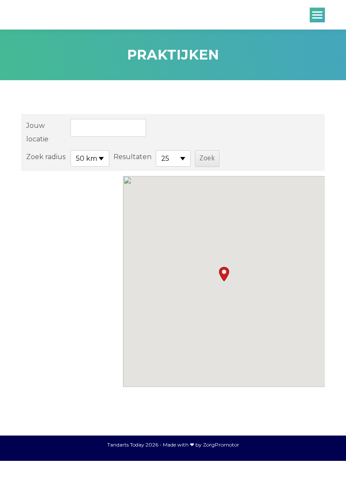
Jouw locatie (37, 132)
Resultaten (132, 157)
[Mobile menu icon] (317, 15)
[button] (224, 274)
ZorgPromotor (221, 444)
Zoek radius (45, 157)
